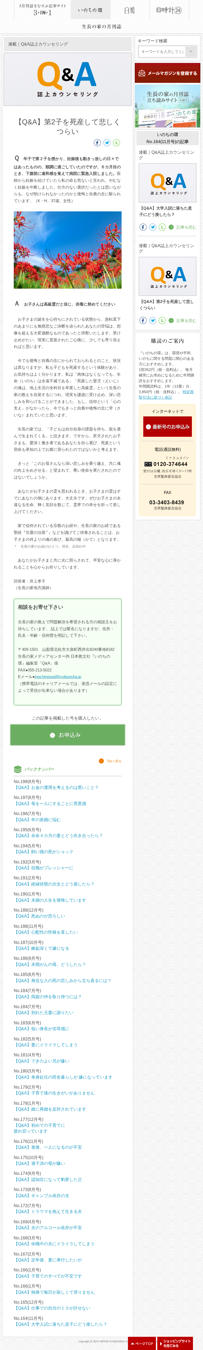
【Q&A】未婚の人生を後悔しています (50, 900)
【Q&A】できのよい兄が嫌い (41, 1061)
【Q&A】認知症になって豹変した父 (48, 1179)
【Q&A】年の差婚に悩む (37, 819)
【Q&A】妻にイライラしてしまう (46, 1045)
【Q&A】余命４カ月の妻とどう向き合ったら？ (58, 835)
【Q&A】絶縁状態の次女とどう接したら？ (54, 884)
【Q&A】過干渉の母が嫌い (39, 1163)
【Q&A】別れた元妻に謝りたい (43, 1012)
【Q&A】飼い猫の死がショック (43, 851)
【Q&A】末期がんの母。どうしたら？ (50, 964)
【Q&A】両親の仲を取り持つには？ (48, 996)
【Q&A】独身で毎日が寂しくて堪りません (54, 1292)
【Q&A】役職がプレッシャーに (43, 868)
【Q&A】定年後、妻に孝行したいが (48, 1260)
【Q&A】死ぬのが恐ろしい (39, 916)
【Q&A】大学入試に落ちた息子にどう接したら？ (60, 1324)
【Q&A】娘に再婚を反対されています (50, 1109)
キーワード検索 (152, 41)
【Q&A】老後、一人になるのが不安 (48, 1147)
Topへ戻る (114, 761)
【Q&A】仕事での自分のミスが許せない (52, 1308)
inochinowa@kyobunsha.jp (58, 676)
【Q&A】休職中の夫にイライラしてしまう (54, 1244)
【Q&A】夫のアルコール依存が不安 (48, 1227)
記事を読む (186, 227)
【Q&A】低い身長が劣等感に (41, 1028)
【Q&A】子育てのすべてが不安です (48, 1276)
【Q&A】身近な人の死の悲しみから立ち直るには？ (63, 980)
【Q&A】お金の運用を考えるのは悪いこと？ (56, 787)
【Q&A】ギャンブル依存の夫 (41, 1195)
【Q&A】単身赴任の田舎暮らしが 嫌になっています (63, 1077)
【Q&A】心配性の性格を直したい (46, 932)
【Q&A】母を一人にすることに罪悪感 (50, 803)
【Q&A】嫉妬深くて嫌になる (41, 948)
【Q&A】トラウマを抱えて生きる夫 (48, 1211)
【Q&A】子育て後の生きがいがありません (54, 1093)
